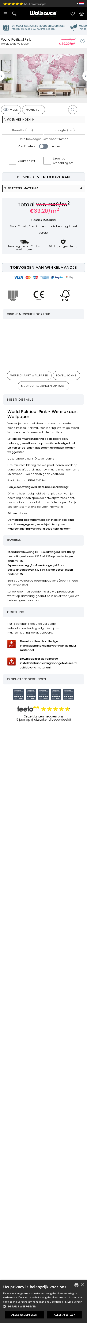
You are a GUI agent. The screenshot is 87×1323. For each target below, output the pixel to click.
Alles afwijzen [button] (65, 1314)
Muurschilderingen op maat (43, 386)
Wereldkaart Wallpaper (29, 375)
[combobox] (76, 1285)
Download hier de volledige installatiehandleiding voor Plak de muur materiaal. (48, 645)
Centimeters (26, 146)
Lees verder (74, 1301)
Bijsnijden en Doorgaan (43, 177)
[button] (43, 1306)
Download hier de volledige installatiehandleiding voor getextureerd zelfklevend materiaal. (48, 663)
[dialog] (43, 1301)
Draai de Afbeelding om (63, 161)
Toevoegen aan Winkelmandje (43, 268)
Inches (56, 146)
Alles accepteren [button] (24, 1314)
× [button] (82, 1285)
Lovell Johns (66, 375)
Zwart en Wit (26, 161)
